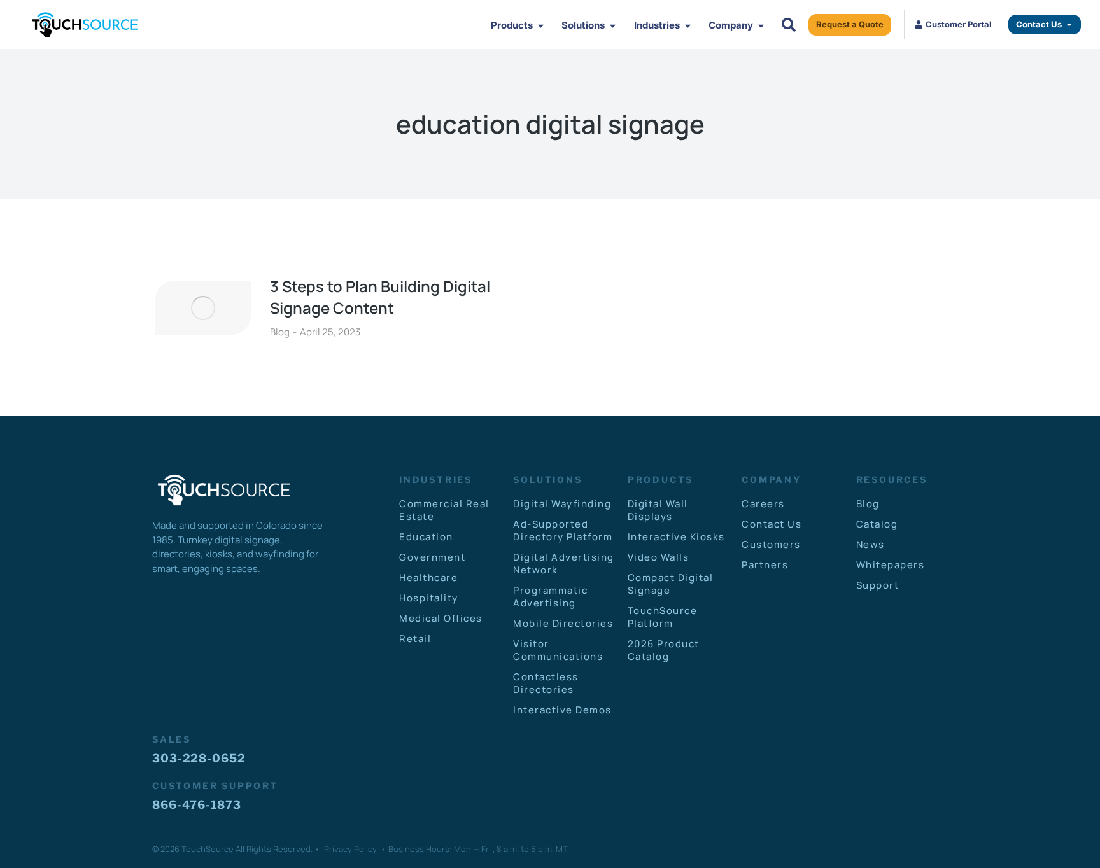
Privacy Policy (350, 849)
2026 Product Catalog (664, 650)
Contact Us (771, 524)
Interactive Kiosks (676, 536)
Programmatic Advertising (550, 597)
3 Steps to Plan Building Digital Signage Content (380, 297)
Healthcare (428, 577)
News (870, 544)
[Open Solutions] (612, 25)
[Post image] (203, 307)
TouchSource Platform (663, 617)
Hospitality (428, 598)
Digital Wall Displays (658, 510)
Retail (415, 638)
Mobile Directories (563, 623)
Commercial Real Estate (444, 510)
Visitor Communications (558, 650)
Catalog (877, 524)
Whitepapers (890, 564)
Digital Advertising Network (563, 563)
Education (426, 536)
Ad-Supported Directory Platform (562, 530)
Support (877, 585)
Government (432, 557)
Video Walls (658, 557)
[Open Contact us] (1069, 24)
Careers (763, 503)
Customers (771, 544)
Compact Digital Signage (671, 584)
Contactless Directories (546, 683)
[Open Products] (541, 25)
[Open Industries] (688, 25)
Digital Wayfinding (562, 503)
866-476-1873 (196, 804)
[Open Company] (761, 25)
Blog (280, 332)
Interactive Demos (562, 710)
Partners (765, 564)
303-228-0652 (199, 758)
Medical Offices (441, 618)
